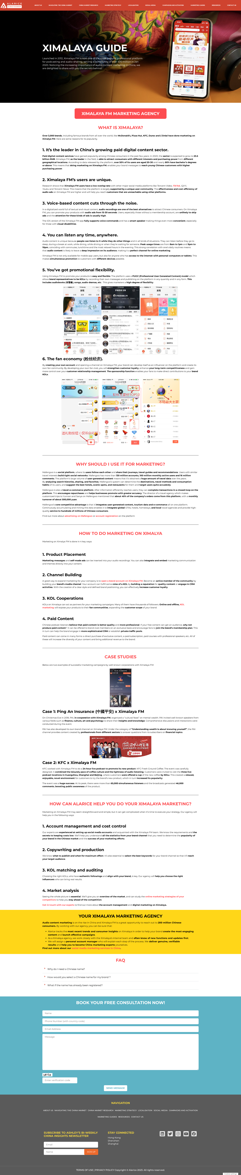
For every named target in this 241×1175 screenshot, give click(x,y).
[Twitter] (170, 1133)
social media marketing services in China (96, 948)
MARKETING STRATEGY (113, 5)
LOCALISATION (133, 5)
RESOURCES (216, 5)
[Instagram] (178, 1133)
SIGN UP (91, 1152)
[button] (120, 969)
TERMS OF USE (84, 1170)
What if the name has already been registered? (75, 985)
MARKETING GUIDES (198, 5)
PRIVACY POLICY (104, 1170)
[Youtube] (186, 1133)
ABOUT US (38, 5)
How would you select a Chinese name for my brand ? (79, 977)
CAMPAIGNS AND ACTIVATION (173, 5)
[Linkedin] (162, 1133)
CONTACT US (231, 5)
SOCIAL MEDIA (150, 5)
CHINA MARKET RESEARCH (88, 5)
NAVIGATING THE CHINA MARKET (60, 5)
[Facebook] (194, 1133)
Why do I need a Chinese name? (66, 969)
